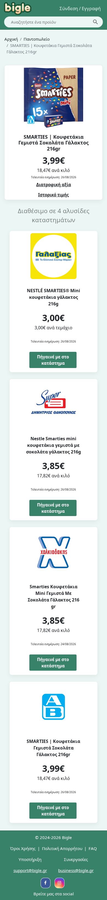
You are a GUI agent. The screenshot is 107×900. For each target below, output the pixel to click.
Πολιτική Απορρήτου (62, 848)
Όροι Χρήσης (22, 848)
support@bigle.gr (30, 870)
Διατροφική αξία (53, 184)
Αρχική (11, 39)
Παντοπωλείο (37, 39)
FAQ (93, 848)
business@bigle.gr (76, 870)
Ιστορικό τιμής (53, 194)
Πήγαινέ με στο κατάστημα (53, 360)
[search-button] (95, 21)
